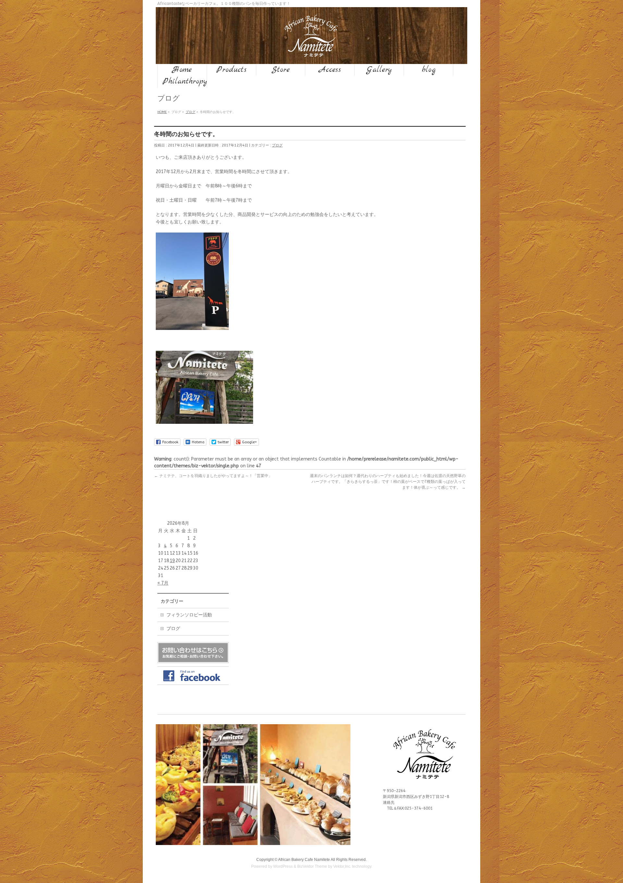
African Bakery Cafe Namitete (304, 859)
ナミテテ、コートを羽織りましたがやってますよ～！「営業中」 (213, 475)
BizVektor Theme (312, 866)
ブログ (277, 145)
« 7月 (162, 583)
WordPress (283, 866)
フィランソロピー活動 (189, 615)
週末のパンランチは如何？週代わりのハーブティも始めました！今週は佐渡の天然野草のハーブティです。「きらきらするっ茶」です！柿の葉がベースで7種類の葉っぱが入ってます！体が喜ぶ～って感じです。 (388, 481)
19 (172, 560)
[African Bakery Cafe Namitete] (311, 51)
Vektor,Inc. (342, 866)
